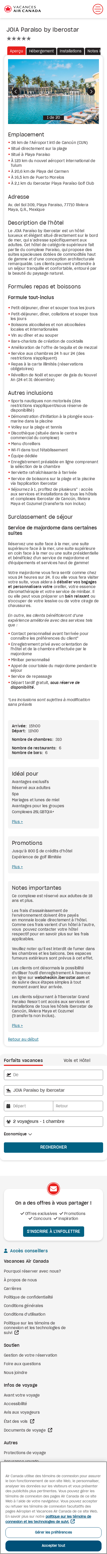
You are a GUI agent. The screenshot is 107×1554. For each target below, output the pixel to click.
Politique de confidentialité (28, 1297)
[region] (53, 1507)
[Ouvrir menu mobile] (98, 9)
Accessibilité (15, 1404)
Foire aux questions (22, 1364)
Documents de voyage (25, 1430)
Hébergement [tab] (41, 51)
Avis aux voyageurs (22, 1412)
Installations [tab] (71, 51)
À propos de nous (20, 1280)
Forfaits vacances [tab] (23, 1061)
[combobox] (53, 1075)
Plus (16, 822)
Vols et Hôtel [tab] (77, 1061)
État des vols (16, 1422)
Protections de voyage (25, 1453)
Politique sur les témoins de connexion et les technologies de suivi (35, 1328)
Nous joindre (15, 1373)
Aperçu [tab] (16, 51)
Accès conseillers (28, 1251)
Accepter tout (53, 1546)
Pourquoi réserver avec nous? (32, 1271)
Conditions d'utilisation (24, 1314)
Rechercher (53, 1147)
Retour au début (23, 1039)
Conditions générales (23, 1306)
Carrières (12, 1289)
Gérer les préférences (53, 1532)
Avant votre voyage (22, 1395)
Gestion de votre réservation (30, 1355)
